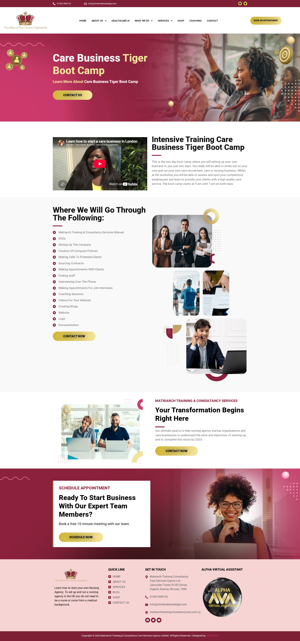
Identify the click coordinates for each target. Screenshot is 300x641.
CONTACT (212, 20)
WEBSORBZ (212, 635)
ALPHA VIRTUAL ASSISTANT (222, 569)
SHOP (181, 20)
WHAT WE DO (142, 20)
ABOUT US (97, 20)
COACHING (195, 20)
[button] (99, 21)
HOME (82, 20)
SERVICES (163, 20)
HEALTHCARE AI (121, 20)
